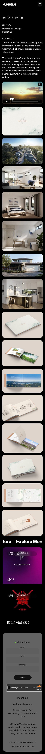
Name (22, 647)
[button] (40, 4)
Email (22, 656)
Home (6, 10)
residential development (31, 42)
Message (22, 665)
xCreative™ (28, 746)
